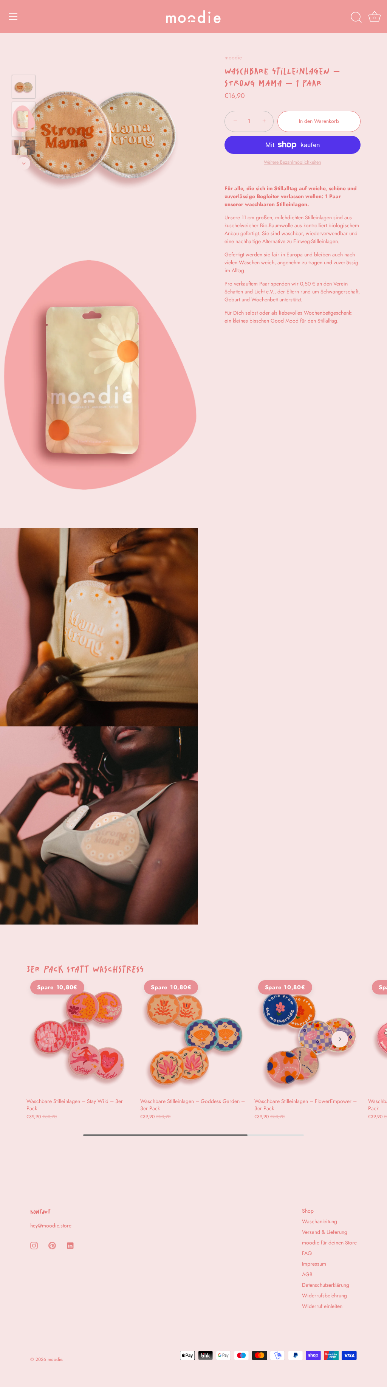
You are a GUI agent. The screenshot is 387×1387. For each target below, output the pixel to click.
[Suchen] (356, 17)
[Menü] (13, 16)
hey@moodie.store (50, 1225)
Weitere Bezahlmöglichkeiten (292, 162)
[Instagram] (34, 1245)
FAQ (307, 1253)
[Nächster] (23, 163)
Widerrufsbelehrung (324, 1295)
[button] (47, 1039)
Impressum (314, 1264)
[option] (23, 87)
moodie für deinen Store (329, 1242)
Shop (308, 1211)
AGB (307, 1274)
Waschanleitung (319, 1221)
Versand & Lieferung (324, 1232)
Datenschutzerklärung (325, 1285)
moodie (233, 57)
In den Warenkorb (319, 121)
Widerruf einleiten (322, 1306)
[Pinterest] (52, 1245)
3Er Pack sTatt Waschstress (85, 967)
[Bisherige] (23, 64)
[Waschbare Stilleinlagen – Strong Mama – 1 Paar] (24, 87)
